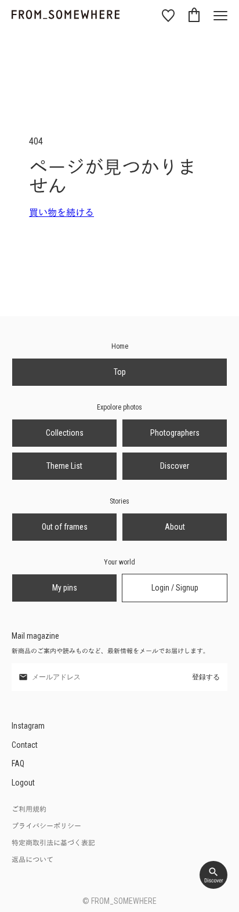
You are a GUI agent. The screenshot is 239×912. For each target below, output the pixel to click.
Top (120, 372)
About (175, 526)
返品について (32, 860)
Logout (23, 782)
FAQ (18, 763)
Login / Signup (174, 587)
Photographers (175, 432)
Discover (174, 466)
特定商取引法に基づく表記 (53, 843)
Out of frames (65, 526)
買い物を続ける (61, 212)
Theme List (64, 466)
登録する (206, 677)
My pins (64, 587)
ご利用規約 (29, 809)
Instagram (28, 725)
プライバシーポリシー (46, 826)
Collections (65, 432)
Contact (25, 745)
